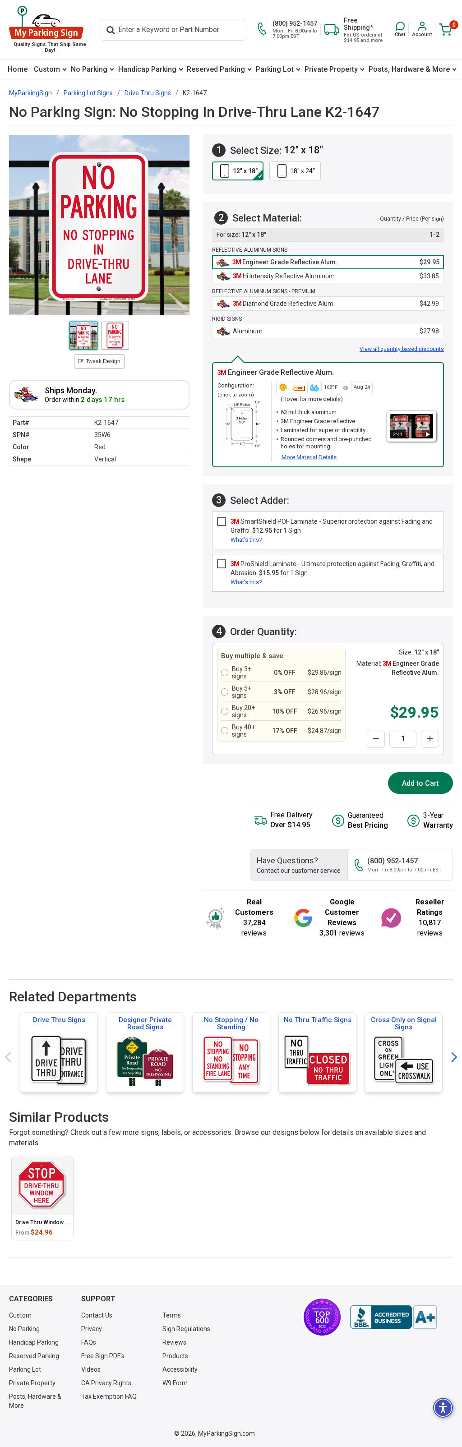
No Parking (89, 69)
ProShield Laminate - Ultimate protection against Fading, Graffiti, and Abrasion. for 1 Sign (332, 568)
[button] (400, 29)
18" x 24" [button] (302, 171)
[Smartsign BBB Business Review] (393, 1317)
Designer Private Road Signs (145, 1023)
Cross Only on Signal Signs (404, 1023)
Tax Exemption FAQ (109, 1396)
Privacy (91, 1328)
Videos (91, 1369)
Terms (171, 1315)
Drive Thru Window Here (46, 1222)
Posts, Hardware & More (409, 69)
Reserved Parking (216, 69)
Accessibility (180, 1369)
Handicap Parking (147, 69)
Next (454, 1057)
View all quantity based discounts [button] (402, 349)
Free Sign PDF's (103, 1355)
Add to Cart (420, 783)
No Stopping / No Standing (231, 1023)
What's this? (246, 539)
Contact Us (96, 1315)
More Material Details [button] (309, 457)
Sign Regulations (186, 1328)
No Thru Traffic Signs (317, 1020)
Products (175, 1355)
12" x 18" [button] (245, 171)
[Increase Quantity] (430, 739)
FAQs (88, 1342)
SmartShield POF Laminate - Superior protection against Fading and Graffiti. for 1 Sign (332, 526)
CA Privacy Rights (106, 1383)
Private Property (331, 69)
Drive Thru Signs (59, 1020)
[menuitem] (18, 69)
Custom (47, 69)
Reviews (174, 1342)
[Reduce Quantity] (376, 739)
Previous (8, 1057)
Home (18, 69)
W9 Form (175, 1383)
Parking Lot (275, 69)
